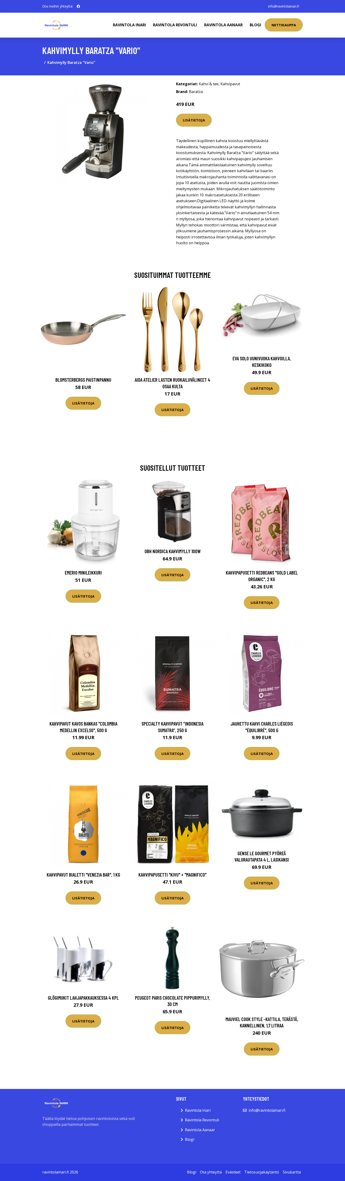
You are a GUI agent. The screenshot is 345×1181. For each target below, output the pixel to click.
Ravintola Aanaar (223, 24)
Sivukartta (292, 1172)
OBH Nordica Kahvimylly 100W (173, 551)
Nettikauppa (284, 25)
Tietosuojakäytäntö (261, 1172)
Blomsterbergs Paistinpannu (83, 380)
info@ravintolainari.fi (283, 6)
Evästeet (233, 1172)
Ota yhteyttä (211, 1172)
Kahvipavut (230, 83)
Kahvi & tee (208, 83)
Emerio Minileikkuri (83, 572)
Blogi (255, 24)
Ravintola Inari (129, 24)
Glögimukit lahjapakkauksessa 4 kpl (83, 998)
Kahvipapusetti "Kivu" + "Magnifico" (172, 875)
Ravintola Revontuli (175, 24)
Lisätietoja (194, 120)
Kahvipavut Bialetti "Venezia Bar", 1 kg (83, 875)
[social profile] (78, 6)
